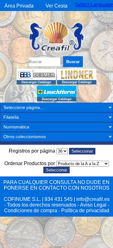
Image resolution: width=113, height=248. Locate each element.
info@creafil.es (93, 199)
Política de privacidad (85, 210)
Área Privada (19, 5)
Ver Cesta (56, 5)
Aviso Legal (93, 205)
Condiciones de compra (30, 210)
